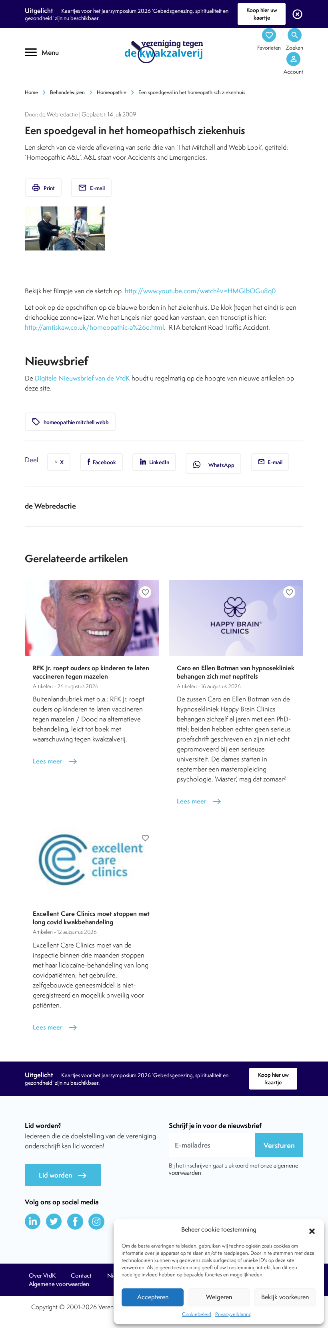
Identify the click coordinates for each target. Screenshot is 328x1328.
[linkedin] (33, 1222)
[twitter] (54, 1222)
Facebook (104, 462)
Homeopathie (111, 92)
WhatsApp (213, 464)
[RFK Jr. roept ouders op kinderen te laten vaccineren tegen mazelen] (92, 618)
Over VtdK (42, 1276)
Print (43, 187)
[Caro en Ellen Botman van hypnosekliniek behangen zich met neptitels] (236, 618)
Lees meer (55, 761)
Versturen (279, 1145)
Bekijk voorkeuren (285, 1297)
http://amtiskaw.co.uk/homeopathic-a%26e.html (94, 327)
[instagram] (96, 1222)
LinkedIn (158, 462)
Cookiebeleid (196, 1314)
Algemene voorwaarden (59, 1284)
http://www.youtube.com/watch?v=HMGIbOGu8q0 (200, 290)
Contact (81, 1276)
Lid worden (63, 1175)
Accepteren (152, 1297)
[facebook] (75, 1222)
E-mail (91, 187)
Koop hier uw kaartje (261, 13)
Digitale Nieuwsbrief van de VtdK (82, 378)
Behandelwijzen (67, 92)
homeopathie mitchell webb (70, 421)
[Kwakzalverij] (164, 51)
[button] (312, 1230)
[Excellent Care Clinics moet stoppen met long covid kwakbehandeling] (92, 863)
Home (31, 92)
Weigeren (219, 1297)
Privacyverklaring (233, 1314)
